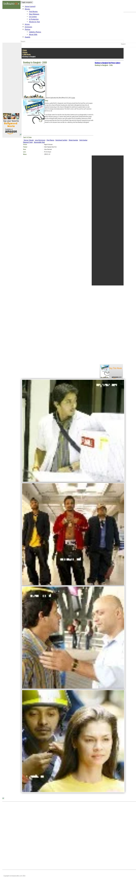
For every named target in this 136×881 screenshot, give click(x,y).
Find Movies (33, 11)
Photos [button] (27, 29)
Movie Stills (33, 34)
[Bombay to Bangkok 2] (73, 585)
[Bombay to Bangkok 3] (73, 688)
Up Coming (33, 16)
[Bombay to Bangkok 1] (73, 482)
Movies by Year (34, 21)
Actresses (28, 26)
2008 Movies (27, 54)
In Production (34, 19)
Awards (27, 37)
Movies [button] (27, 9)
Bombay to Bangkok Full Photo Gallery (107, 62)
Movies (25, 52)
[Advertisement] (12, 79)
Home (30, 6)
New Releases (34, 14)
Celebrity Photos (35, 32)
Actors (27, 24)
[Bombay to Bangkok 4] (73, 792)
